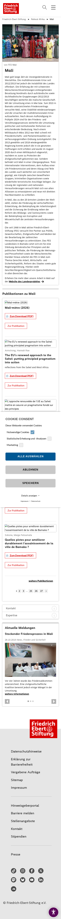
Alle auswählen (31, 456)
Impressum (24, 501)
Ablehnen (30, 469)
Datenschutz (35, 501)
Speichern (30, 483)
